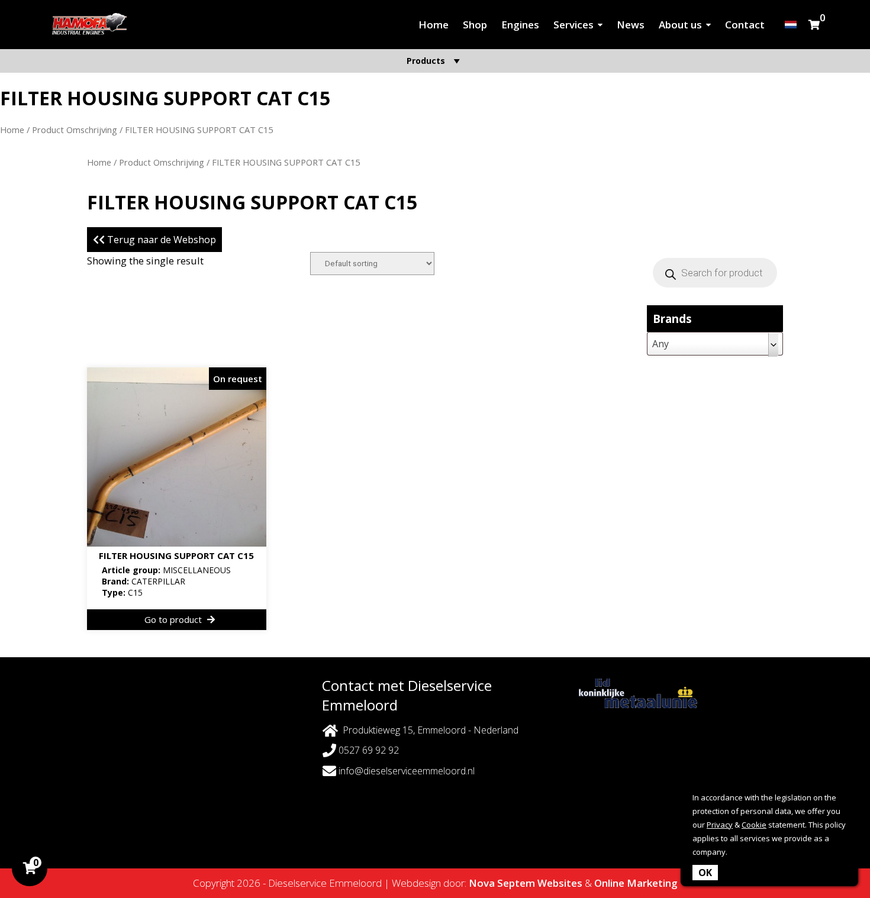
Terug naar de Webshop (160, 239)
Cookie (754, 824)
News (631, 24)
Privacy (720, 824)
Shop (475, 24)
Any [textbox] (660, 343)
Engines (520, 24)
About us (680, 24)
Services (573, 24)
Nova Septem (502, 883)
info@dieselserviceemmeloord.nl (407, 770)
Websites (559, 883)
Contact (745, 24)
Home (433, 24)
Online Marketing (636, 883)
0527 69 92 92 (367, 750)
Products (426, 60)
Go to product (174, 619)
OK (705, 872)
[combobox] (715, 344)
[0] (814, 24)
